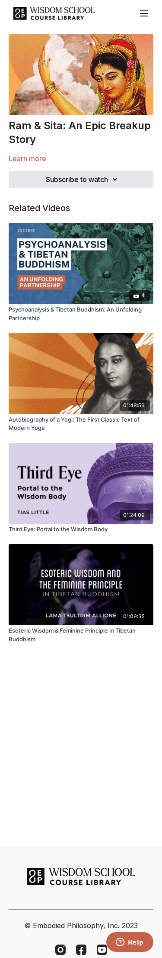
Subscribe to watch (77, 179)
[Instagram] (60, 950)
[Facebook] (81, 950)
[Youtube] (102, 950)
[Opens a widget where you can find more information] (129, 943)
